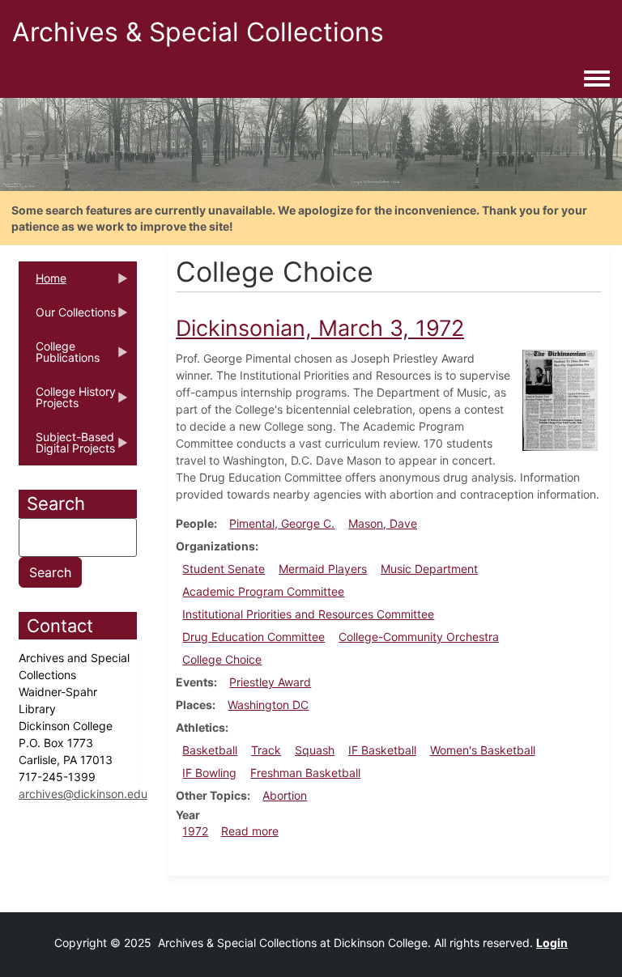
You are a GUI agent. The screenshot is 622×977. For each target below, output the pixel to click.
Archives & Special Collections (198, 32)
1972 (195, 831)
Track (266, 750)
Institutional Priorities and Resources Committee (308, 614)
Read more (250, 831)
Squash (314, 750)
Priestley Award (270, 682)
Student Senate (223, 569)
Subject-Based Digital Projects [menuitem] (67, 447)
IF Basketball (382, 750)
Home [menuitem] (42, 283)
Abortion (284, 795)
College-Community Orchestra (419, 637)
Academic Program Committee (263, 591)
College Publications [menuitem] (59, 357)
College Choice (222, 659)
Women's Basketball (482, 750)
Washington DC (268, 705)
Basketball (209, 750)
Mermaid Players (323, 569)
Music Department (429, 569)
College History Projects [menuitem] (67, 402)
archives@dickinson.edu (83, 794)
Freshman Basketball (305, 772)
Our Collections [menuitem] (67, 317)
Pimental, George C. (281, 523)
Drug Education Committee (253, 637)
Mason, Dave (382, 523)
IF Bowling (209, 772)
